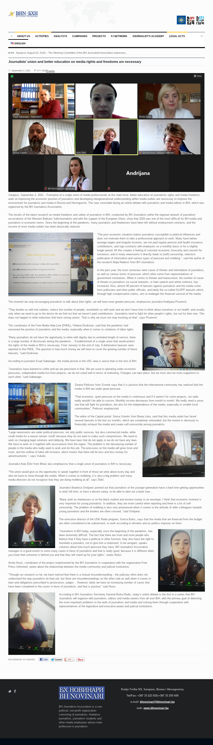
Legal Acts (177, 36)
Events (50, 71)
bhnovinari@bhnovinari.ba (157, 701)
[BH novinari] (23, 14)
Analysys (60, 36)
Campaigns (79, 36)
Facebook (15, 691)
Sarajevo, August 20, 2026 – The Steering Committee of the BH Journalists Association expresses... (71, 52)
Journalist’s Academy (148, 36)
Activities (42, 36)
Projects (99, 36)
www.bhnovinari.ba (156, 708)
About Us (23, 36)
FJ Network (119, 36)
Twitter (9, 691)
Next (13, 53)
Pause (11, 52)
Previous (9, 53)
